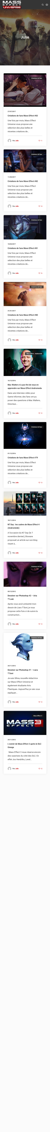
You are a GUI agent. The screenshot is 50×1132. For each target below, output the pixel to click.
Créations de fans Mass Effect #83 (23, 116)
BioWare (39, 496)
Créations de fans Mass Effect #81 (23, 248)
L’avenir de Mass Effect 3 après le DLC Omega (24, 745)
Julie (17, 141)
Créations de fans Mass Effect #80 (23, 315)
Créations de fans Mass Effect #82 (23, 181)
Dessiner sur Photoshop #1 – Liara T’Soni (23, 672)
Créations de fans (36, 78)
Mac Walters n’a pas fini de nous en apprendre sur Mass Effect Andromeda (25, 386)
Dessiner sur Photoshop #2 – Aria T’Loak (22, 597)
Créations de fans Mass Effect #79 (23, 458)
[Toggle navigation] (47, 5)
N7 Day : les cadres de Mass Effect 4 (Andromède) (23, 526)
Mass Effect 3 (37, 716)
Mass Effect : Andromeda (34, 353)
